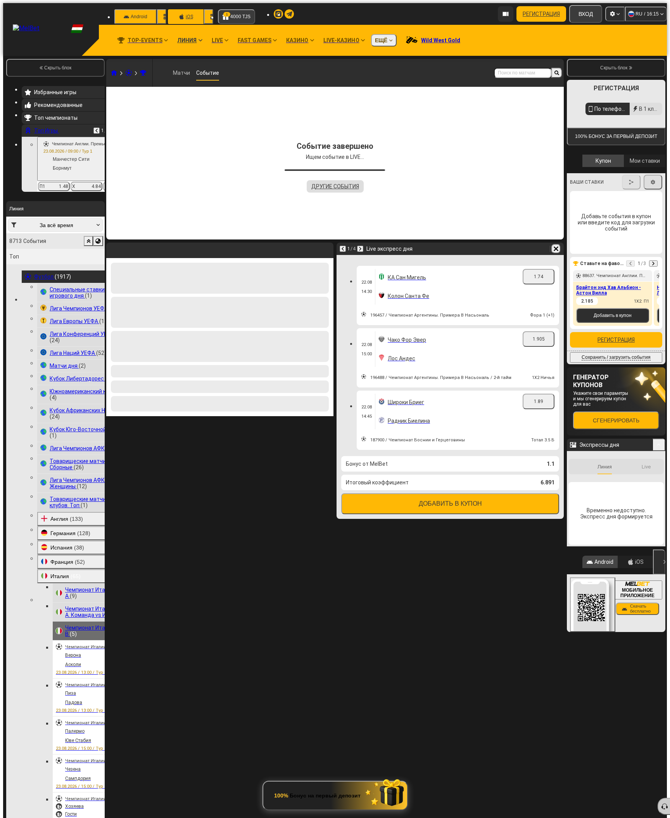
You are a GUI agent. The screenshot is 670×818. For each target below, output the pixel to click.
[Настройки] (615, 14)
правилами (644, 287)
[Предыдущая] (96, 130)
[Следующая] (133, 249)
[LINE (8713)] (114, 73)
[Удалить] (325, 248)
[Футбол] (128, 73)
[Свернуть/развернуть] (659, 635)
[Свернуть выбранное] (88, 241)
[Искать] (556, 73)
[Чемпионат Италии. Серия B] (143, 73)
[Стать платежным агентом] (505, 14)
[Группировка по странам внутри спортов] (98, 241)
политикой (584, 292)
